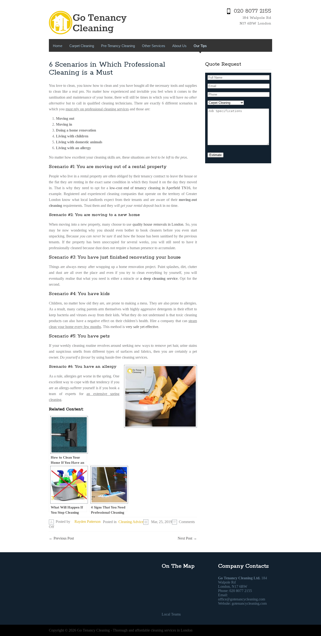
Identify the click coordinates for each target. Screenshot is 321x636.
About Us (179, 46)
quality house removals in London (158, 224)
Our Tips (200, 46)
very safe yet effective (142, 327)
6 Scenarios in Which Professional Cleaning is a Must (107, 68)
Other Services (153, 46)
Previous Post (61, 538)
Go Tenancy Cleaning (93, 630)
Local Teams (171, 614)
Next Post (187, 538)
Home (57, 46)
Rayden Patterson (87, 522)
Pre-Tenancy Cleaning (118, 46)
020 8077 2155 (252, 11)
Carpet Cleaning (81, 46)
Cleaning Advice (130, 522)
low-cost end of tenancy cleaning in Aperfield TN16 (150, 188)
